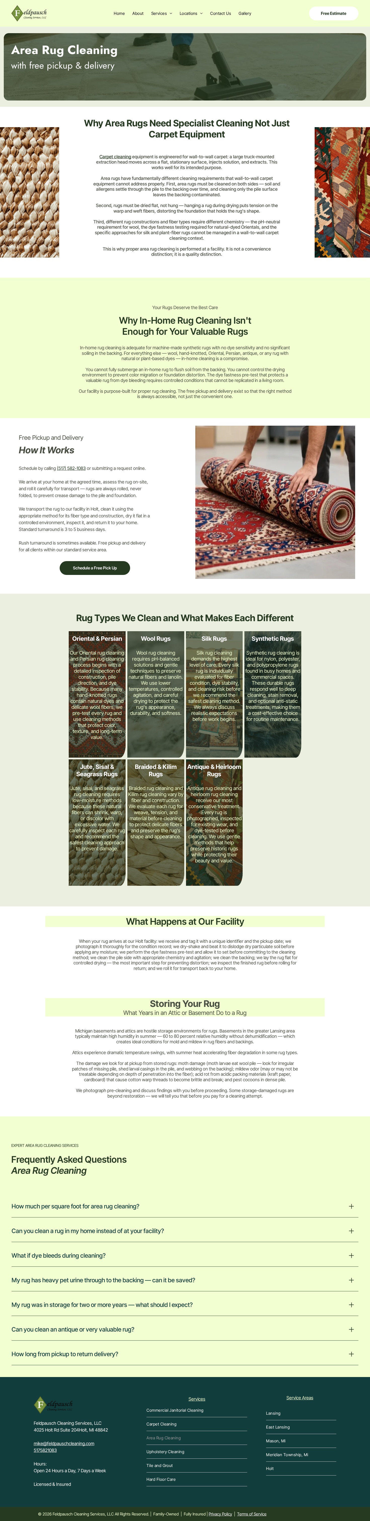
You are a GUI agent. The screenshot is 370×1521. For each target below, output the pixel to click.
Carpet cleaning (115, 156)
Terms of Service (252, 1513)
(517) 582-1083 (71, 468)
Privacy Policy (220, 1513)
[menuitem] (119, 13)
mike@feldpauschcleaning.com (64, 1443)
